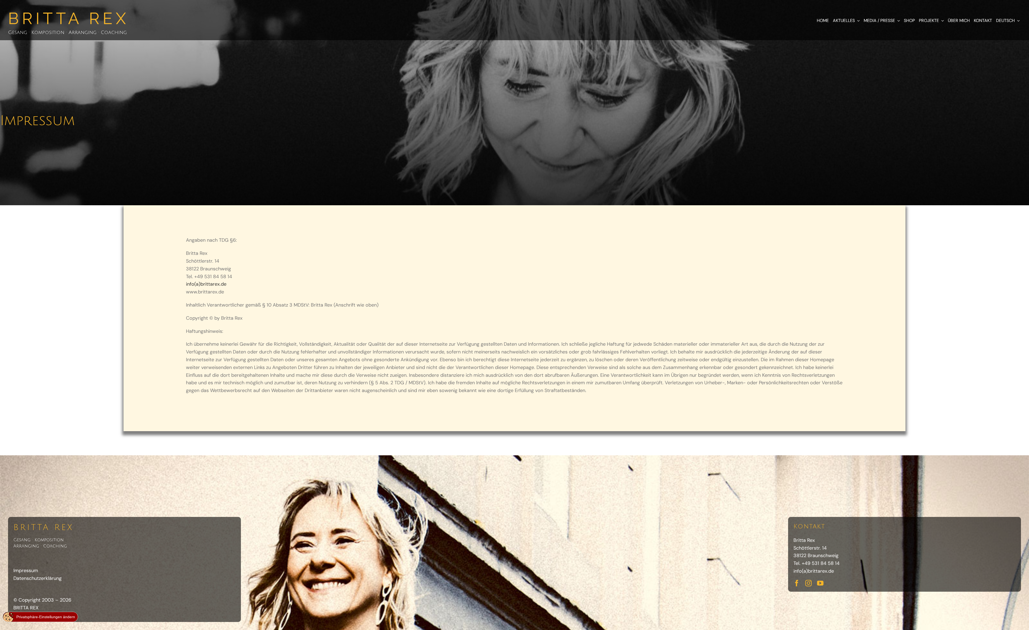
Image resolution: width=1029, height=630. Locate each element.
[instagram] (808, 583)
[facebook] (796, 583)
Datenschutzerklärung (37, 578)
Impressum (25, 570)
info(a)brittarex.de (813, 571)
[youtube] (820, 583)
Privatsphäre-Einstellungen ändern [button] (45, 617)
